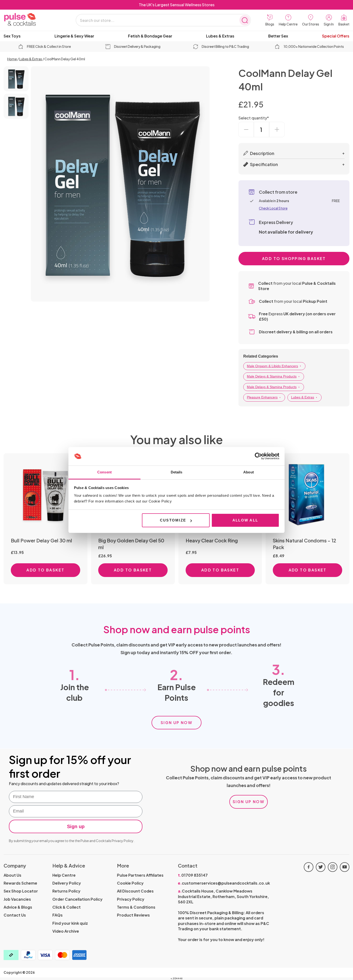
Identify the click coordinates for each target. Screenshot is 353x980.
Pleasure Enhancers (262, 397)
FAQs (57, 915)
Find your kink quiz (70, 923)
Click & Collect (66, 907)
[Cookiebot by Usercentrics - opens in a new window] (258, 456)
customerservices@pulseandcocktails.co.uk (224, 883)
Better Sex (278, 36)
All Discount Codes (135, 890)
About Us (12, 875)
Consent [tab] (104, 472)
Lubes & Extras (220, 36)
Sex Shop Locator (21, 890)
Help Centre (64, 875)
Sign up (76, 826)
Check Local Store (273, 208)
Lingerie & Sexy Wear (74, 36)
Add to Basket (45, 569)
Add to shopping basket (294, 258)
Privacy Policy (123, 840)
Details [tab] (177, 472)
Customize (173, 520)
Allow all (245, 520)
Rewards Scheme (20, 883)
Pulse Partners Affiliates (140, 875)
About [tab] (248, 472)
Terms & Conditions (136, 907)
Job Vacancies (17, 899)
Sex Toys (12, 36)
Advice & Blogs (18, 907)
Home (12, 59)
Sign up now (176, 722)
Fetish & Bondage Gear (150, 36)
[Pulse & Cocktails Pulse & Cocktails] (32, 19)
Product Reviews (133, 915)
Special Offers (335, 36)
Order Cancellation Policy (77, 899)
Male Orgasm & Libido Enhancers (272, 366)
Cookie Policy (130, 883)
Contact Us (15, 915)
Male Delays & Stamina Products (272, 376)
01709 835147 (193, 875)
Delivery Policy (66, 883)
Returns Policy (66, 890)
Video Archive (65, 931)
